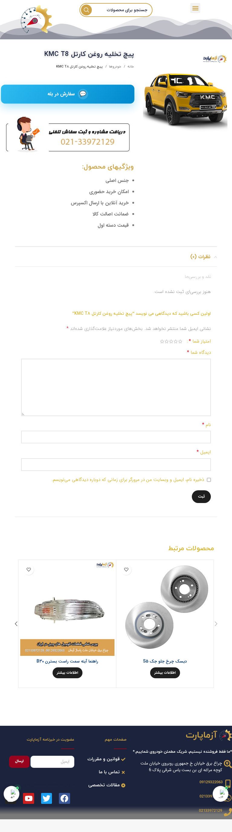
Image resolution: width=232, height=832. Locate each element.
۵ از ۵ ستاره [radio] (162, 341)
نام (206, 425)
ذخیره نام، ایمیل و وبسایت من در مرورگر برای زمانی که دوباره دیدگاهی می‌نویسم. (128, 479)
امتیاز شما (200, 341)
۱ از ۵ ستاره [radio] (180, 341)
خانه (130, 66)
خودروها (114, 66)
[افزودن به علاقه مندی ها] (126, 569)
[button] (195, 8)
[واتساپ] (220, 793)
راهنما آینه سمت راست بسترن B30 (67, 661)
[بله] (11, 794)
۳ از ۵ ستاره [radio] (171, 341)
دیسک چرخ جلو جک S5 (165, 661)
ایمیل (204, 452)
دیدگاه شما (199, 352)
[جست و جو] (86, 10)
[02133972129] (228, 798)
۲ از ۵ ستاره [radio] (175, 341)
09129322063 (211, 782)
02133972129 (211, 796)
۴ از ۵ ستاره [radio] (166, 341)
